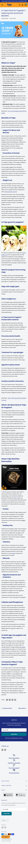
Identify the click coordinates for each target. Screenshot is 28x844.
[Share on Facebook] (7, 700)
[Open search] (19, 5)
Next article (22, 708)
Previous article (7, 708)
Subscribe (14, 734)
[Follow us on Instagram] (5, 750)
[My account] (22, 5)
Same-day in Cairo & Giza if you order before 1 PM (14, 1)
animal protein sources (11, 191)
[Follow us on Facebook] (2, 750)
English (3, 820)
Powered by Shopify (6, 841)
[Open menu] (2, 4)
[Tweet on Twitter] (12, 700)
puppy (13, 553)
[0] (25, 5)
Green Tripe (16, 498)
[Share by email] (15, 700)
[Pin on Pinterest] (10, 700)
